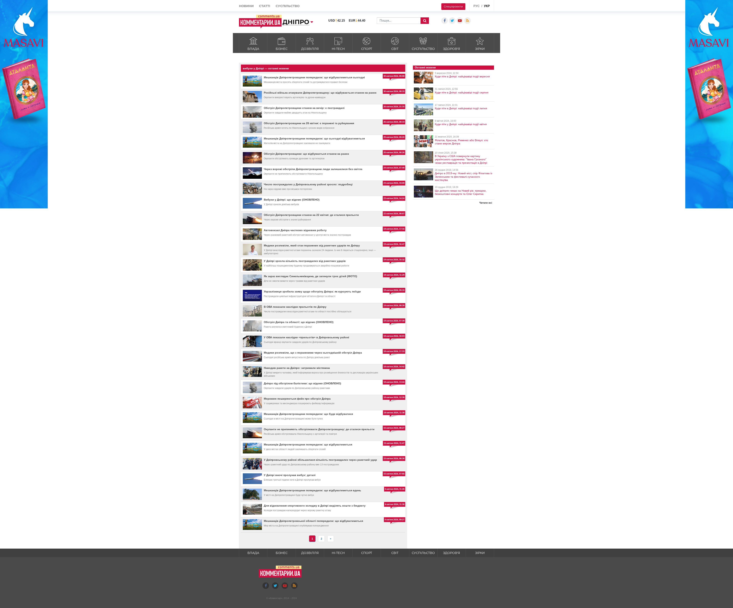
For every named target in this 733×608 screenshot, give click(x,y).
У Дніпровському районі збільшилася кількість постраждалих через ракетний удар (320, 459)
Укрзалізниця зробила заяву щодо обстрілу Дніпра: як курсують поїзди (312, 291)
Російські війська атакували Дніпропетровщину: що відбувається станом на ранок (320, 92)
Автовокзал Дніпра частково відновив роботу (295, 230)
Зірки (480, 49)
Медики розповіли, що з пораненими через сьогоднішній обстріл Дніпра (313, 352)
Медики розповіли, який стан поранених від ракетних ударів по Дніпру (312, 245)
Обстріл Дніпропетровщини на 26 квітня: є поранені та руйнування (309, 123)
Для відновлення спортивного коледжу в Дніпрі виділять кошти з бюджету (315, 505)
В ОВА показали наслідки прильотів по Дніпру (295, 306)
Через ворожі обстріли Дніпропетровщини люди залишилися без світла (313, 169)
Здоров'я (451, 49)
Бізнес (281, 49)
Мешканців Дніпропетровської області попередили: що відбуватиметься (313, 520)
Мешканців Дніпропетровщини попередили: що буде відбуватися (308, 413)
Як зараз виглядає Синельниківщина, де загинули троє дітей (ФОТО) (310, 276)
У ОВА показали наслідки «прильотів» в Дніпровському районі (306, 337)
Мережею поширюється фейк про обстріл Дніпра (297, 398)
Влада (253, 49)
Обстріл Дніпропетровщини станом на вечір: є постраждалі (304, 107)
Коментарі (275, 598)
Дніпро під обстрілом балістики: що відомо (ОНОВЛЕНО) (302, 383)
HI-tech (338, 49)
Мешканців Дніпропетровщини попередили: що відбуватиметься (308, 444)
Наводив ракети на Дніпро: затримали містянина (297, 367)
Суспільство (423, 49)
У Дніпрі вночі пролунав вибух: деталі (290, 475)
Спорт (366, 49)
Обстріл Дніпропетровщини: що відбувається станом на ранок (306, 153)
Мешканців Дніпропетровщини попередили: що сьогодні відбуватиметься (314, 138)
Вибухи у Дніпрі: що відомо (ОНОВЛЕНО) (292, 199)
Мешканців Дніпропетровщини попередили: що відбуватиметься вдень (312, 490)
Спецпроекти (453, 6)
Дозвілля (310, 49)
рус (476, 6)
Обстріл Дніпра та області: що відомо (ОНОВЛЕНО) (298, 322)
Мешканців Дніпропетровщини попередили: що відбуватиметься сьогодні (314, 77)
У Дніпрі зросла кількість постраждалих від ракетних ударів (305, 260)
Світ (394, 49)
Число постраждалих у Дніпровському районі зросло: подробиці (308, 184)
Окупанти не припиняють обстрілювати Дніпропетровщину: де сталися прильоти (319, 429)
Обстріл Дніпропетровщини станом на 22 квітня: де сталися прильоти (311, 214)
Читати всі (485, 202)
